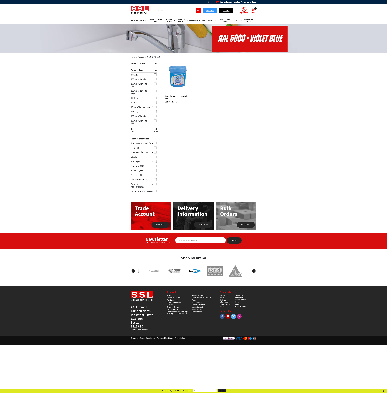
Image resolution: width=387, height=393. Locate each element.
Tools (238, 20)
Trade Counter (225, 304)
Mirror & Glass (197, 309)
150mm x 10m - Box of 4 (140, 122)
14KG (134, 111)
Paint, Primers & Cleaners (226, 20)
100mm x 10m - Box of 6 (140, 85)
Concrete (193, 20)
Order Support (240, 306)
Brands (134, 20)
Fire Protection (139, 179)
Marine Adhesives (198, 305)
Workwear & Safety (248, 20)
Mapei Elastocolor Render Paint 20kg (176, 97)
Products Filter (138, 63)
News (237, 302)
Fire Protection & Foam (155, 20)
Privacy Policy (240, 299)
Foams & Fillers (169, 20)
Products (141, 57)
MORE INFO (160, 225)
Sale (134, 157)
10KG (135, 98)
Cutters (170, 305)
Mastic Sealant (197, 307)
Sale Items (210, 10)
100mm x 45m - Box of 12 (140, 92)
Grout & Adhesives (181, 20)
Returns (223, 306)
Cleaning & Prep (173, 307)
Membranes (212, 20)
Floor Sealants (197, 302)
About (222, 298)
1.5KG (135, 74)
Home (133, 57)
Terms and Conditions (239, 296)
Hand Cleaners (172, 309)
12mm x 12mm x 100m (142, 107)
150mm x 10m (138, 116)
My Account (224, 295)
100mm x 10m (138, 79)
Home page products (142, 191)
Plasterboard (197, 311)
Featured (136, 175)
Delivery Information (224, 301)
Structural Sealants (174, 298)
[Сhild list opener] (152, 143)
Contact (226, 10)
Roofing (202, 20)
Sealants (142, 20)
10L (134, 102)
